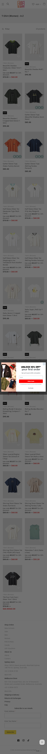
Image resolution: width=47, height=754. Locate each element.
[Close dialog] (44, 364)
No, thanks (30, 388)
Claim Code (31, 381)
